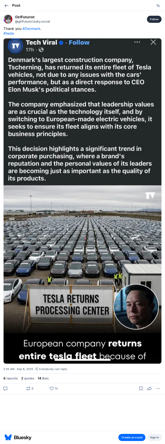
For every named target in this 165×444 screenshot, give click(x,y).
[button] (6, 5)
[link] (7, 19)
